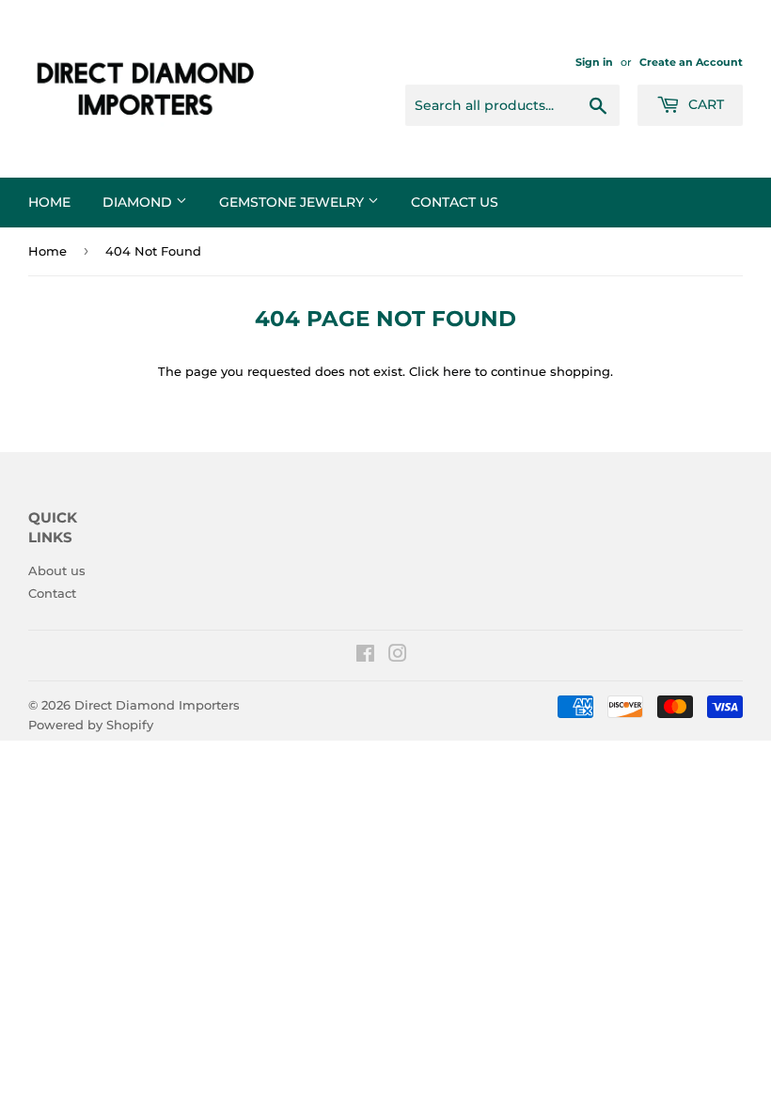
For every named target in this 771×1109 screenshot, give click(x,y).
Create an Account (691, 62)
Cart (704, 104)
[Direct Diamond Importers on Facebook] (365, 656)
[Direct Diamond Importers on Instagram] (397, 656)
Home (49, 202)
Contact (52, 593)
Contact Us (454, 202)
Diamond (139, 202)
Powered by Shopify (90, 724)
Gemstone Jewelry (293, 202)
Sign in (594, 62)
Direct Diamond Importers (157, 704)
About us (57, 570)
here (457, 371)
